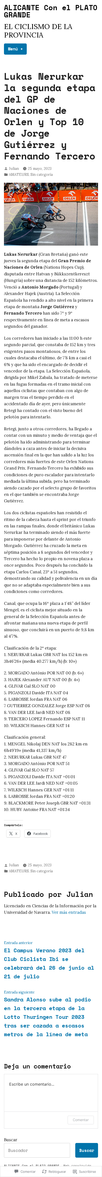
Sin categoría (41, 174)
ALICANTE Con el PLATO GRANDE (51, 11)
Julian (14, 168)
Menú (17, 49)
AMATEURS (19, 174)
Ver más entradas (69, 912)
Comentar (81, 1120)
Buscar (10, 1139)
